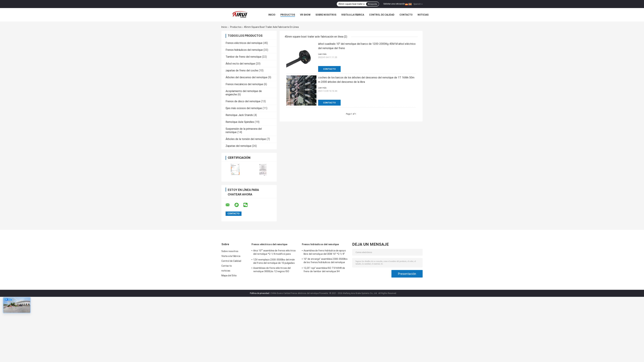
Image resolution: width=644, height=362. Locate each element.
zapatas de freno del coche (242, 70)
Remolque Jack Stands (239, 115)
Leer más (322, 54)
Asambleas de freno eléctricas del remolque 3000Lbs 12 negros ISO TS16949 (272, 270)
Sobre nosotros (325, 14)
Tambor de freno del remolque (243, 56)
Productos (287, 14)
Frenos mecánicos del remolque (244, 84)
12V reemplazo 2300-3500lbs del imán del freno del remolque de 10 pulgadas (274, 261)
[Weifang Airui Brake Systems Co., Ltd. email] (230, 205)
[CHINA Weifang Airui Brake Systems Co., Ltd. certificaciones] (235, 169)
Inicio (271, 14)
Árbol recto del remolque (240, 63)
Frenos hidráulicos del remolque (244, 49)
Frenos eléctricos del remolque (244, 43)
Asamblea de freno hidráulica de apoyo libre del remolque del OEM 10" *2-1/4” (325, 252)
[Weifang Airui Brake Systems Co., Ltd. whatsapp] (238, 205)
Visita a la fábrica (352, 14)
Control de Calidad (381, 14)
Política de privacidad (259, 293)
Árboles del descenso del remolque (246, 77)
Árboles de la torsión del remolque (246, 139)
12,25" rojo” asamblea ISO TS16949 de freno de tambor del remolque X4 (324, 270)
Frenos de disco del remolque (243, 101)
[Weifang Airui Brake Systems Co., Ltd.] (239, 15)
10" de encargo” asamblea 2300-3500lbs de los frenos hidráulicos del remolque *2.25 (325, 261)
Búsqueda (372, 4)
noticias (423, 14)
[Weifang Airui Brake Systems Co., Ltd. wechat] (247, 205)
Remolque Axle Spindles (240, 122)
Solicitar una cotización (394, 4)
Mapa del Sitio (229, 275)
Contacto (406, 14)
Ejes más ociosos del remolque (244, 108)
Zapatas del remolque (238, 145)
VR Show (305, 14)
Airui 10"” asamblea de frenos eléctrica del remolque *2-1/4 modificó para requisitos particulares (274, 252)
